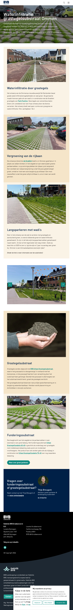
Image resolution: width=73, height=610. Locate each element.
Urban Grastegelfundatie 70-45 (30, 453)
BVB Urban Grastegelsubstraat (42, 369)
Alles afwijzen (48, 602)
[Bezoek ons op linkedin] (5, 547)
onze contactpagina (17, 495)
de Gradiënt (28, 161)
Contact (8, 596)
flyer (23, 604)
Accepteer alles (60, 602)
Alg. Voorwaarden (10, 603)
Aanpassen (37, 602)
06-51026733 (42, 498)
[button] (64, 2)
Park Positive (23, 101)
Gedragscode (8, 605)
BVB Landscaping (9, 2)
